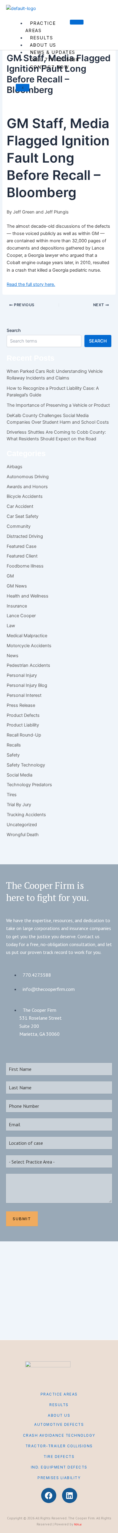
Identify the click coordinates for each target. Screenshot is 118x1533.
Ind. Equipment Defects (59, 1467)
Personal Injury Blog (27, 685)
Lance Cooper (21, 615)
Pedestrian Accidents (28, 665)
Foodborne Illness (25, 566)
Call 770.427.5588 (54, 59)
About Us (43, 45)
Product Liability (23, 725)
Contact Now (49, 67)
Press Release (21, 705)
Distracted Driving (25, 536)
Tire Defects (59, 1457)
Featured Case (21, 546)
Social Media (19, 775)
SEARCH (98, 341)
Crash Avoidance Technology (59, 1435)
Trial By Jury (19, 804)
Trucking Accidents (26, 814)
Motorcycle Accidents (29, 645)
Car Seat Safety (22, 516)
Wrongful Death (23, 834)
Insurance (17, 606)
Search (14, 330)
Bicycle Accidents (25, 496)
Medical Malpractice (27, 635)
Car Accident (20, 506)
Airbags (14, 466)
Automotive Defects (59, 1424)
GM (10, 576)
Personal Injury (22, 675)
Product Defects (23, 715)
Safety (13, 755)
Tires (12, 794)
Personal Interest (24, 695)
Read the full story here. (31, 284)
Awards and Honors (27, 486)
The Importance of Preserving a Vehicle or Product (58, 405)
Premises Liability (59, 1478)
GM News (17, 586)
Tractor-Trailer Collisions (59, 1446)
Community (19, 526)
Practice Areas (40, 27)
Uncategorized (22, 824)
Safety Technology (26, 765)
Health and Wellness (27, 596)
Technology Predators (29, 784)
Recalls (14, 745)
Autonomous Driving (28, 476)
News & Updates (52, 52)
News (12, 655)
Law (11, 625)
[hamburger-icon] (77, 22)
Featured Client (22, 556)
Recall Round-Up (24, 735)
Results (41, 38)
